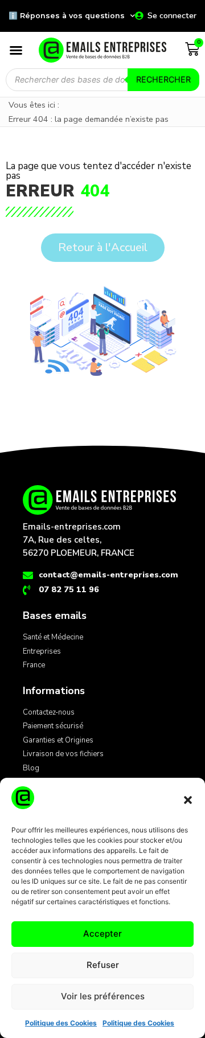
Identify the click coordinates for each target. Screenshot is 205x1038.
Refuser (103, 964)
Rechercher (163, 79)
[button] (188, 800)
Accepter (102, 933)
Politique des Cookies (61, 1023)
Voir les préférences (103, 996)
